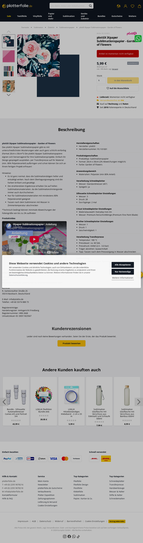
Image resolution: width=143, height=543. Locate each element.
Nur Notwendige (123, 271)
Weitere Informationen (122, 277)
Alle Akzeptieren (123, 264)
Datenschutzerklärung (18, 275)
